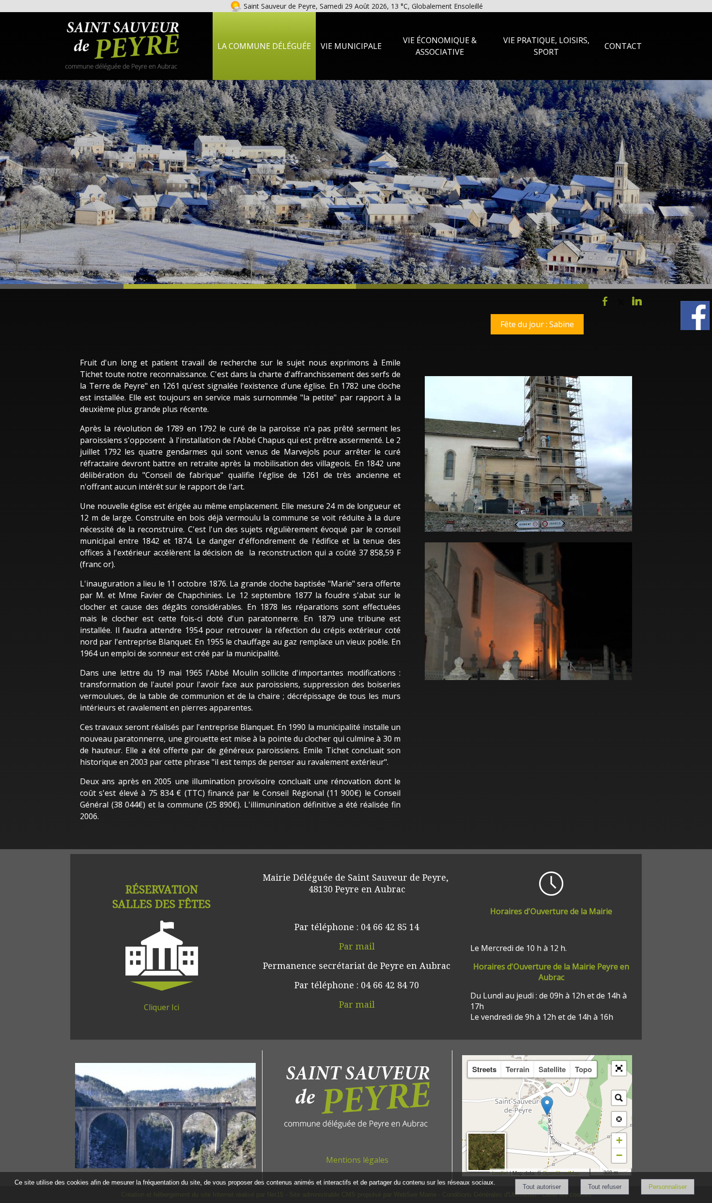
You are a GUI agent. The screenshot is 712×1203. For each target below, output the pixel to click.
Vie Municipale (351, 46)
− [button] (619, 1155)
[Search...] (619, 1098)
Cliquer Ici (161, 1007)
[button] (619, 1068)
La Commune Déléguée (264, 46)
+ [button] (619, 1140)
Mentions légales (357, 1160)
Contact (623, 46)
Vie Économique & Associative (440, 46)
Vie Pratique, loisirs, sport (546, 46)
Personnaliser (668, 1186)
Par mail (357, 946)
